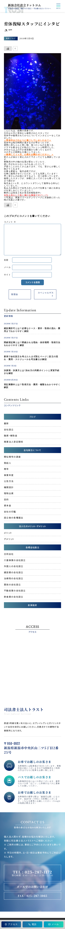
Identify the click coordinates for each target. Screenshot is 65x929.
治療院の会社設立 (13, 578)
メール (7, 267)
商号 (6, 468)
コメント (10, 222)
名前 (6, 260)
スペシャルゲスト (46, 294)
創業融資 (32, 605)
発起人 (7, 462)
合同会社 (9, 554)
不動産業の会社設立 (15, 590)
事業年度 (9, 475)
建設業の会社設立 (13, 572)
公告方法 (9, 481)
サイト (7, 274)
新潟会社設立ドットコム (24, 5)
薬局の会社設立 (12, 584)
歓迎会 (14, 294)
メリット (8, 532)
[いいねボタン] (8, 48)
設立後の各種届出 (13, 517)
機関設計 (9, 487)
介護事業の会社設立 (15, 560)
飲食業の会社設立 (13, 596)
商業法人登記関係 (13, 441)
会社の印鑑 (10, 511)
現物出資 (9, 493)
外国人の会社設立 (13, 566)
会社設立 (9, 429)
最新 (6, 423)
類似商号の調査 (12, 456)
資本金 (7, 505)
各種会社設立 (32, 547)
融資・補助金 (10, 435)
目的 (6, 499)
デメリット (9, 538)
